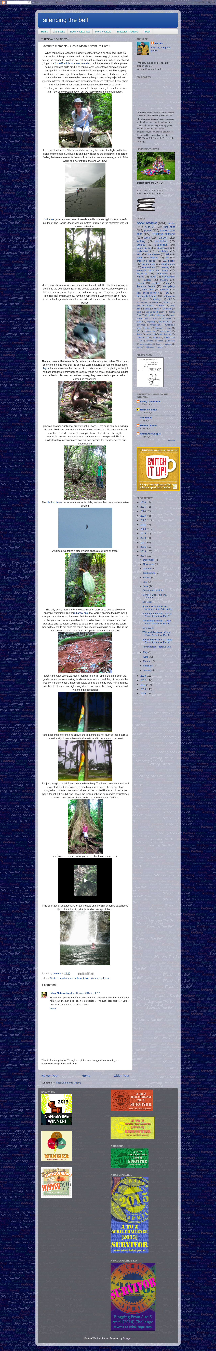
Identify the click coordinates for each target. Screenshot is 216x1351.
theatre (164, 280)
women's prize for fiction (152, 270)
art (168, 299)
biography (162, 273)
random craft (142, 337)
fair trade (141, 325)
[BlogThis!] (82, 973)
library (148, 328)
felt (167, 254)
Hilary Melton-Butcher (62, 993)
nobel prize (148, 289)
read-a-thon (148, 267)
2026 (143, 502)
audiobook (142, 251)
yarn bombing (145, 344)
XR (138, 331)
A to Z (149, 226)
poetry (148, 230)
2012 (143, 680)
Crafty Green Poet (150, 401)
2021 (143, 524)
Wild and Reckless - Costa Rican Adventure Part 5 (156, 633)
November (149, 564)
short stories (168, 264)
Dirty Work (148, 628)
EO (167, 293)
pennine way (165, 334)
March (147, 661)
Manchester (153, 254)
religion (156, 337)
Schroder (147, 602)
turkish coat (169, 337)
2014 (143, 556)
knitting (141, 241)
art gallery (169, 286)
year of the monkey (148, 293)
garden (163, 237)
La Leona (49, 219)
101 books (169, 261)
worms (160, 347)
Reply (53, 1008)
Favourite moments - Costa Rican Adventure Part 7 (157, 615)
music (156, 309)
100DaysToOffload (163, 234)
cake (139, 312)
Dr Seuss (166, 318)
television (158, 328)
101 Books (59, 31)
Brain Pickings (148, 409)
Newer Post (49, 1075)
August (147, 577)
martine (158, 43)
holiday (78, 978)
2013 (143, 676)
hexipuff (141, 283)
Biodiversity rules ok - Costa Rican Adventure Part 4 (157, 641)
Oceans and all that (152, 590)
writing (140, 276)
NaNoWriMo (168, 276)
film (144, 299)
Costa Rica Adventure (61, 978)
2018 (143, 538)
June (146, 586)
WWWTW (142, 273)
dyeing (156, 299)
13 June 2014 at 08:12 (88, 993)
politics (141, 244)
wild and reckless (99, 978)
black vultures (54, 502)
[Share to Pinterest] (92, 973)
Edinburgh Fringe (146, 296)
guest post (151, 334)
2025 (143, 507)
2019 (143, 533)
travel (86, 978)
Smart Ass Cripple (150, 433)
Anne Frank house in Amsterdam (73, 63)
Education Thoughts (127, 31)
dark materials (165, 321)
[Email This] (79, 973)
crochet (156, 283)
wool (155, 318)
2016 (143, 547)
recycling (150, 321)
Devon (158, 344)
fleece (139, 334)
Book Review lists (80, 31)
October (147, 568)
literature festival (146, 286)
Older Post (121, 1075)
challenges (161, 244)
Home (44, 31)
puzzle (140, 321)
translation (162, 251)
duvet (147, 309)
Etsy (142, 341)
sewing (165, 267)
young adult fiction (155, 312)
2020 (143, 529)
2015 (143, 551)
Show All (171, 440)
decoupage (165, 331)
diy (167, 283)
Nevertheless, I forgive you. (157, 646)
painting (168, 344)
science (159, 341)
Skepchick (146, 417)
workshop (171, 341)
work (147, 237)
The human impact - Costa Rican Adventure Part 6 (156, 622)
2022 (143, 520)
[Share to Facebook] (89, 973)
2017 (143, 542)
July (145, 582)
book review (147, 223)
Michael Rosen (148, 425)
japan (140, 257)
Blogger (127, 1338)
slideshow (150, 347)
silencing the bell (65, 19)
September (149, 573)
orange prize (149, 264)
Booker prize (144, 248)
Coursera (167, 309)
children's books (146, 261)
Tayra (46, 368)
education (169, 296)
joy (167, 257)
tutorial (167, 302)
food (139, 254)
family (171, 223)
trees (169, 328)
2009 (143, 693)
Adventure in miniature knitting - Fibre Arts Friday (157, 607)
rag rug (140, 347)
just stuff (169, 226)
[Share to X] (86, 973)
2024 (143, 511)
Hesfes (162, 305)
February (148, 665)
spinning (164, 289)
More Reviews (103, 31)
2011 (143, 684)
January (147, 670)
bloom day (150, 331)
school (155, 302)
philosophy (142, 302)
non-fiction (161, 241)
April (145, 657)
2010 (143, 689)
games (150, 341)
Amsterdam (155, 325)
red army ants (81, 613)
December (149, 560)
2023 (143, 516)
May (145, 652)
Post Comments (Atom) (68, 1082)
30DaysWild (163, 248)
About (147, 31)
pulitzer (147, 280)
